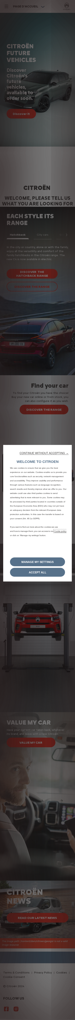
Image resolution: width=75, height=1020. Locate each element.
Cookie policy (60, 531)
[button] (44, 453)
